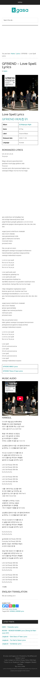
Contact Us (11, 660)
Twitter (22, 662)
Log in (23, 658)
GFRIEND (12, 611)
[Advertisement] (20, 37)
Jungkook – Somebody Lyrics (11, 644)
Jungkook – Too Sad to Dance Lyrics (14, 640)
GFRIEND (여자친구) (15, 119)
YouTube (20, 664)
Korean (15, 609)
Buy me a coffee (20, 666)
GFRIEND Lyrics (19, 611)
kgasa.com (15, 656)
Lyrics (10, 609)
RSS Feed (33, 660)
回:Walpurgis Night (25, 124)
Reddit (34, 662)
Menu (20, 2)
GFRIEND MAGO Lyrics (10, 366)
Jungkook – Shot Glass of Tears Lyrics (14, 637)
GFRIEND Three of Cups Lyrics (13, 371)
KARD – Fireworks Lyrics (10, 627)
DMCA (18, 660)
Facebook (16, 662)
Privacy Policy (25, 660)
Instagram (28, 662)
